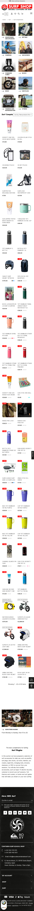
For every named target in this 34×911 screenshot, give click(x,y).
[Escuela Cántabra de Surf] (17, 8)
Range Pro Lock (8, 420)
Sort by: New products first (22, 114)
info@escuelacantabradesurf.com (20, 856)
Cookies (9, 905)
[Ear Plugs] (25, 83)
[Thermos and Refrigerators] (9, 101)
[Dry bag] (25, 29)
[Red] (12, 338)
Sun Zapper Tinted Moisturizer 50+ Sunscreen (9, 220)
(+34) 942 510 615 (11, 850)
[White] (10, 280)
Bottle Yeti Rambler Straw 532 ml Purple (9, 450)
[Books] (25, 65)
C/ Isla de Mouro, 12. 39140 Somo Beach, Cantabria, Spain (18, 862)
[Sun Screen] (25, 47)
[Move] (9, 83)
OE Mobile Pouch (8, 165)
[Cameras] (9, 47)
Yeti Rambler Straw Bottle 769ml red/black (25, 335)
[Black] (12, 482)
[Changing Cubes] (9, 65)
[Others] (25, 101)
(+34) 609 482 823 (11, 852)
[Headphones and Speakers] (9, 29)
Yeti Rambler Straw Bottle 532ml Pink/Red (25, 365)
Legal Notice (15, 905)
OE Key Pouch (22, 165)
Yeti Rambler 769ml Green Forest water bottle (24, 306)
